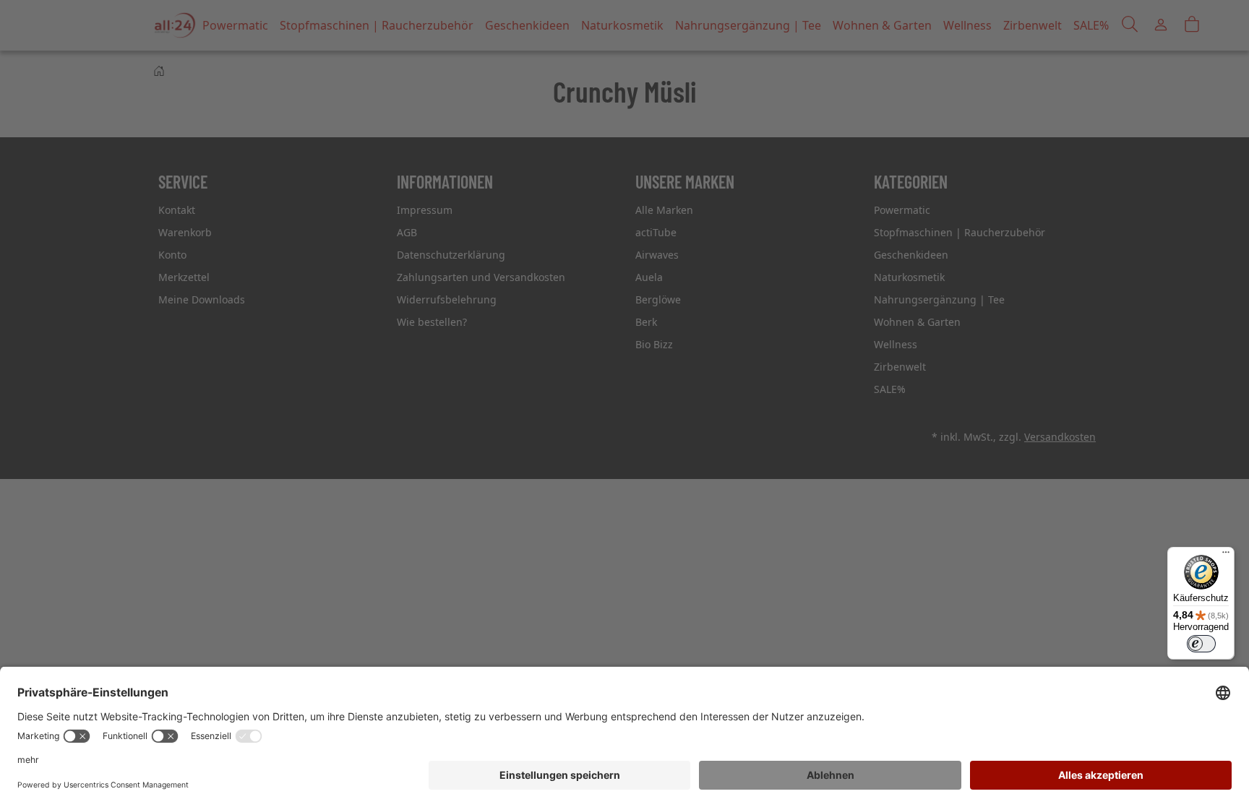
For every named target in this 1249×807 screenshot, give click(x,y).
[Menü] (1226, 555)
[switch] (1201, 643)
